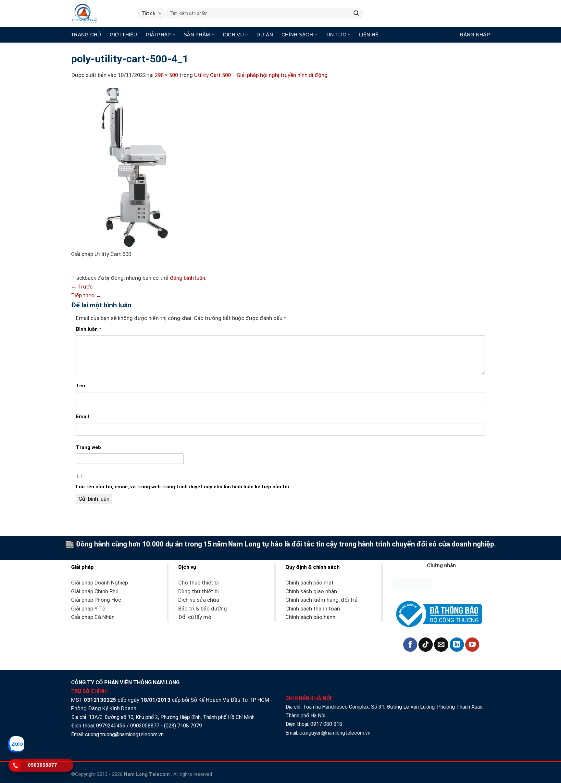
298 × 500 (166, 75)
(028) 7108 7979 (183, 726)
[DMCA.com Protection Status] (412, 584)
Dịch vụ (233, 34)
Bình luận (88, 329)
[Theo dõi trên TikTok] (425, 644)
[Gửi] (356, 13)
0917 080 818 (326, 724)
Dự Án (264, 34)
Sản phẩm (197, 34)
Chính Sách (297, 34)
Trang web (88, 447)
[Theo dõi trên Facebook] (410, 644)
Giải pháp (158, 34)
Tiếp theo (86, 295)
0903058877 (144, 726)
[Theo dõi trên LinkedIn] (457, 644)
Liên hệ (369, 34)
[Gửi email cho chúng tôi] (441, 644)
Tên (80, 386)
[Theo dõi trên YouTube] (472, 644)
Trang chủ (86, 34)
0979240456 (110, 726)
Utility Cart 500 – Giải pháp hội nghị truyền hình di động (261, 75)
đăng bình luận (187, 278)
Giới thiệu (123, 34)
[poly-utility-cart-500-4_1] (119, 169)
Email (82, 416)
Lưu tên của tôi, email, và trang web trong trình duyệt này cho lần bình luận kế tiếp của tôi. (183, 487)
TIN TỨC (336, 34)
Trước (82, 287)
